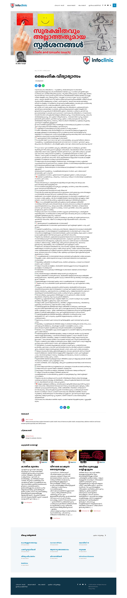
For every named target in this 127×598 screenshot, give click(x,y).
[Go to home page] (19, 5)
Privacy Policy (92, 588)
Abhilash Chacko (30, 436)
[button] (114, 5)
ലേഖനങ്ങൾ (71, 5)
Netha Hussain (97, 510)
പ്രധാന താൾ (59, 5)
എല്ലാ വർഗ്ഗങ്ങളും (98, 535)
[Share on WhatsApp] (43, 85)
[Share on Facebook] (39, 85)
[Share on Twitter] (36, 85)
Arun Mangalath (28, 502)
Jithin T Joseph (29, 419)
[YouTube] (108, 5)
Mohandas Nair (85, 510)
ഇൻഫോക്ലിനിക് (95, 5)
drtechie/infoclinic (94, 586)
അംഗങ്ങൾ (82, 5)
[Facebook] (102, 5)
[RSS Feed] (110, 5)
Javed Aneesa (56, 518)
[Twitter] (105, 5)
